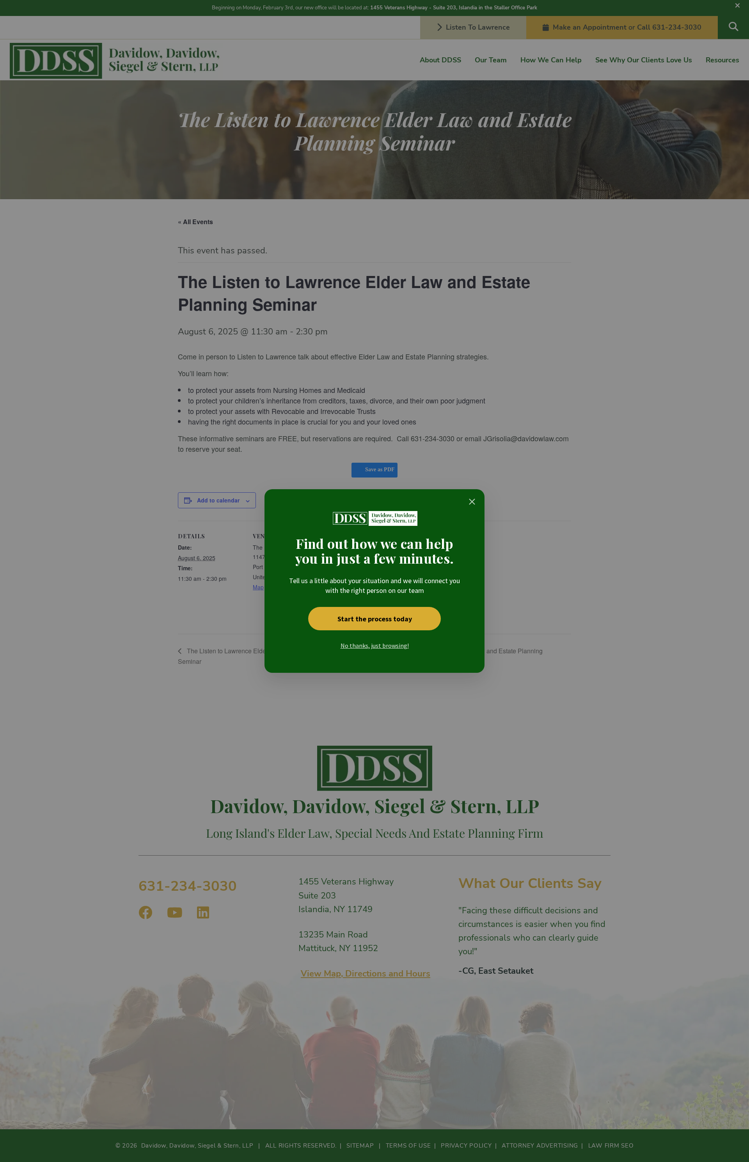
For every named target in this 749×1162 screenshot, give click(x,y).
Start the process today (374, 618)
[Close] (472, 501)
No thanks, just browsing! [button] (375, 645)
